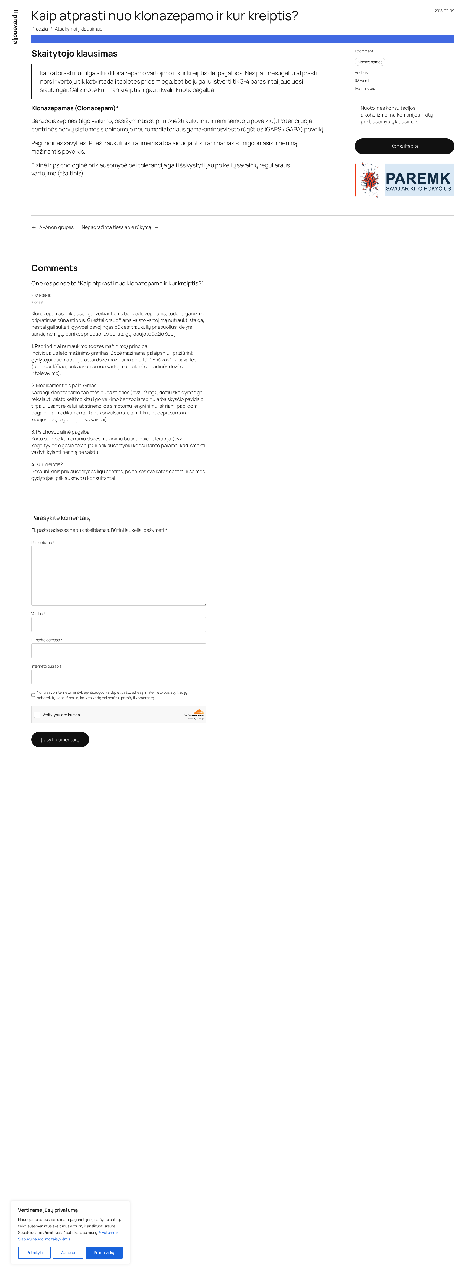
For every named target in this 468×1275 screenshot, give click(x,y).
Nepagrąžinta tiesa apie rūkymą (116, 227)
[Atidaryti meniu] (15, 11)
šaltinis (71, 173)
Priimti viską (104, 1252)
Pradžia (39, 28)
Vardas (38, 613)
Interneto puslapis (46, 666)
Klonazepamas (370, 61)
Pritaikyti (35, 1252)
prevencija (16, 29)
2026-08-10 (41, 295)
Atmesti (68, 1252)
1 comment (364, 51)
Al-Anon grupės (56, 227)
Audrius (361, 72)
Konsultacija (404, 146)
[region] (70, 1232)
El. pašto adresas (46, 639)
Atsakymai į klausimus (78, 28)
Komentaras (42, 542)
